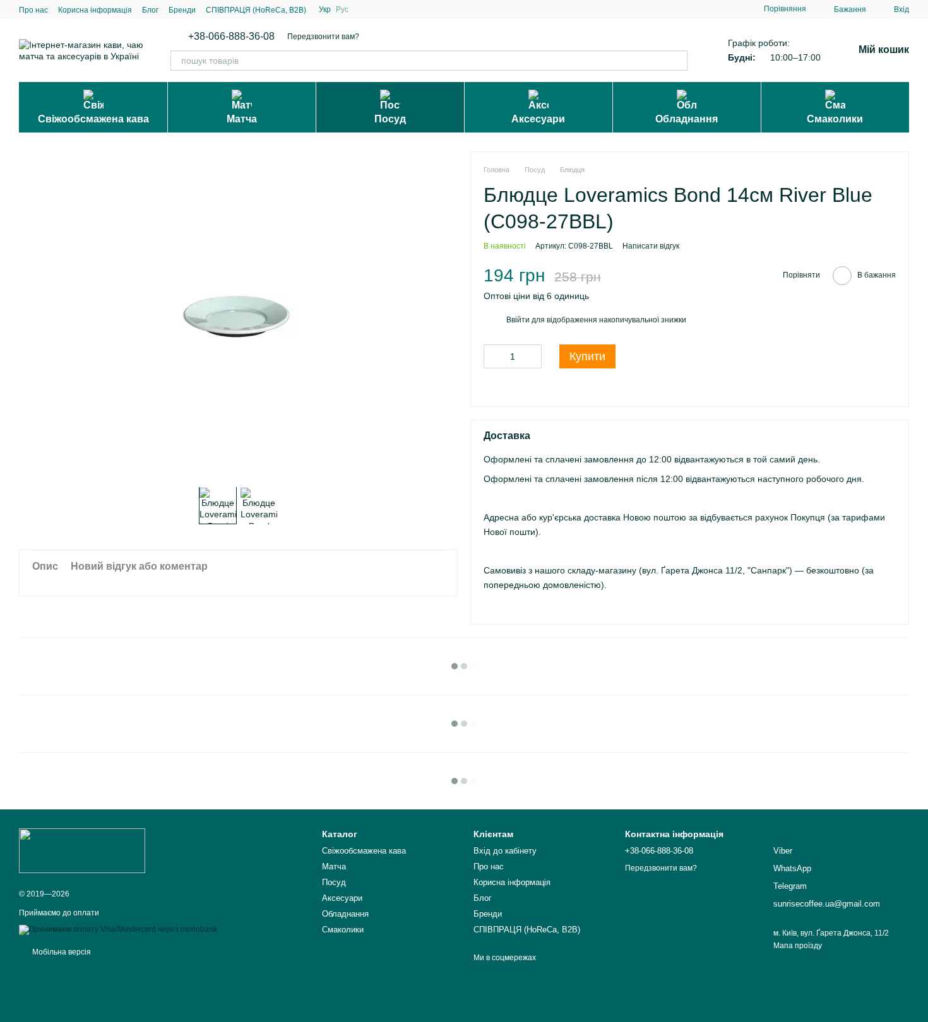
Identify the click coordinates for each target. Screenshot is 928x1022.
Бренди (182, 10)
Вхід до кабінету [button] (505, 850)
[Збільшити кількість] (532, 356)
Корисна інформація (95, 10)
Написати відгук (650, 246)
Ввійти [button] (518, 319)
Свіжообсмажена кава (93, 119)
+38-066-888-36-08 (231, 37)
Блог (150, 10)
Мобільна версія (60, 952)
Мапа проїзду (797, 945)
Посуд (390, 119)
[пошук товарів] (677, 60)
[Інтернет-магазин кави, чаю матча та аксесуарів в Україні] (82, 850)
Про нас (33, 10)
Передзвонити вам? (323, 36)
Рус (342, 9)
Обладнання (686, 119)
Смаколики (835, 119)
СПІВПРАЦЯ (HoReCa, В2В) (256, 10)
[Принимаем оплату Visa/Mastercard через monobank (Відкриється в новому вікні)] (118, 929)
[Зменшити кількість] (493, 356)
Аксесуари (538, 119)
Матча (242, 119)
